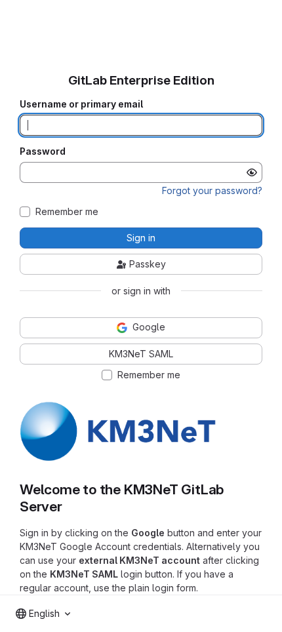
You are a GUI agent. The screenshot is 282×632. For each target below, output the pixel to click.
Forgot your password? (212, 190)
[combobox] (43, 614)
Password (43, 151)
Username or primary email (81, 104)
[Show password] (251, 172)
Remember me (66, 212)
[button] (118, 458)
